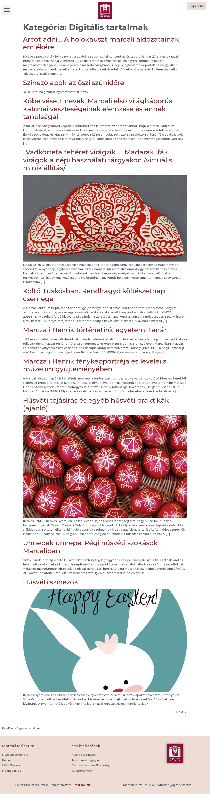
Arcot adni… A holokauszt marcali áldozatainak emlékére (101, 43)
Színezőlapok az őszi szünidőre (73, 83)
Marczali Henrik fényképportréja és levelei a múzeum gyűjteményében (95, 365)
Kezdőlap (8, 728)
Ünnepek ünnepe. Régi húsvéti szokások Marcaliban (90, 547)
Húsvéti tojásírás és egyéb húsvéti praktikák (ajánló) (96, 404)
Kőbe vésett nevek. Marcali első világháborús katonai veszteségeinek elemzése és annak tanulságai (97, 109)
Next (181, 712)
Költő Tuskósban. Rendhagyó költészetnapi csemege (95, 295)
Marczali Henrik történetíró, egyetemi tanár (95, 330)
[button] (6, 10)
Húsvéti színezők (50, 582)
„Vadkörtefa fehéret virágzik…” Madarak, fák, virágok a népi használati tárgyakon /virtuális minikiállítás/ (97, 160)
